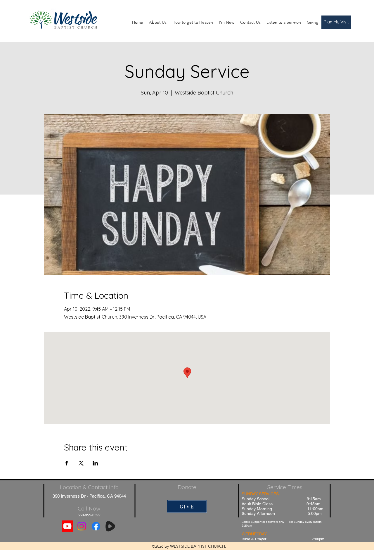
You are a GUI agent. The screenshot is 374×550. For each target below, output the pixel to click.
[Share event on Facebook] (67, 463)
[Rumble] (110, 526)
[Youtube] (67, 526)
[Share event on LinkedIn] (95, 463)
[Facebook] (96, 526)
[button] (336, 22)
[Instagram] (81, 526)
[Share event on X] (81, 463)
